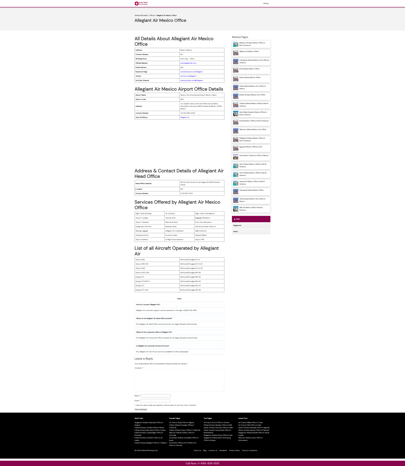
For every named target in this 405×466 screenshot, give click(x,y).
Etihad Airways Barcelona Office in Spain (150, 430)
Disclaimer (223, 450)
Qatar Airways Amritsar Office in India (218, 427)
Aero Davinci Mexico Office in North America (253, 165)
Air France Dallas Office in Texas (250, 422)
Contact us (213, 450)
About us (197, 450)
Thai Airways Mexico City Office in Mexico (252, 200)
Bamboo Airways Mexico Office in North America (252, 44)
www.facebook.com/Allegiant (191, 72)
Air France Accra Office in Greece (217, 422)
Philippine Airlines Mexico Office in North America (252, 139)
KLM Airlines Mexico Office (249, 69)
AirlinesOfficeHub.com (149, 450)
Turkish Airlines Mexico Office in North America (253, 104)
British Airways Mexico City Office (252, 95)
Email (137, 401)
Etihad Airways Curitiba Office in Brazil (149, 427)
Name (137, 396)
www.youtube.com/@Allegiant (191, 80)
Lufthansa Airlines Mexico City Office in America (254, 61)
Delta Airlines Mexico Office (249, 77)
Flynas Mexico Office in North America (254, 121)
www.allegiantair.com (188, 63)
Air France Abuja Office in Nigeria (181, 422)
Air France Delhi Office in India (249, 425)
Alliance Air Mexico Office (249, 51)
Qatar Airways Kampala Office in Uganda (253, 427)
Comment (139, 368)
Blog (204, 450)
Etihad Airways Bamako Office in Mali (218, 425)
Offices (266, 3)
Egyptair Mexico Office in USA (250, 147)
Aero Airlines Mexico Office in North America (253, 174)
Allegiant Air (185, 117)
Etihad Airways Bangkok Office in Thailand (151, 443)
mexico (235, 231)
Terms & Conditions (249, 450)
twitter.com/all (185, 76)
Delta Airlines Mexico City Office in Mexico (252, 87)
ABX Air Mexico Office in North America (251, 208)
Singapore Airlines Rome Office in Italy (218, 435)
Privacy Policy (234, 450)
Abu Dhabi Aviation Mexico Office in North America (253, 113)
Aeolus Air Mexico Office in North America (252, 182)
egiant (193, 76)
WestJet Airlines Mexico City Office (252, 129)
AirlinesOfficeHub (141, 15)
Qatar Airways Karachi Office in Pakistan (253, 430)
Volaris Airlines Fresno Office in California (184, 430)
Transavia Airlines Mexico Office (251, 190)
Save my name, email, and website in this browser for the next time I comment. (166, 405)
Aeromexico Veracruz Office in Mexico (254, 155)
